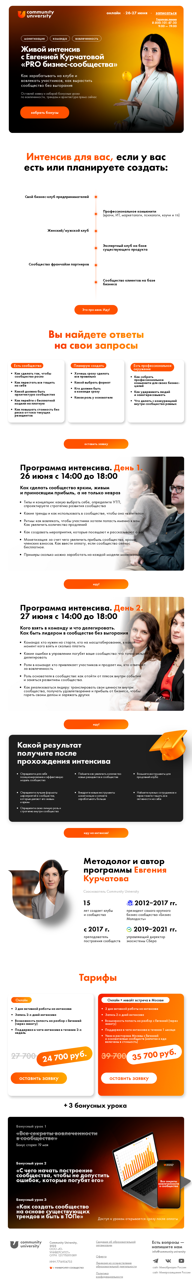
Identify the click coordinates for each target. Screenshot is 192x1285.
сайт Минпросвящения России (171, 1272)
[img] (35, 14)
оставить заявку (96, 444)
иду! (96, 584)
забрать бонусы (44, 112)
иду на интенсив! (96, 833)
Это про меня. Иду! (96, 310)
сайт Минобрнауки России (169, 1267)
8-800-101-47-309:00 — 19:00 (164, 22)
